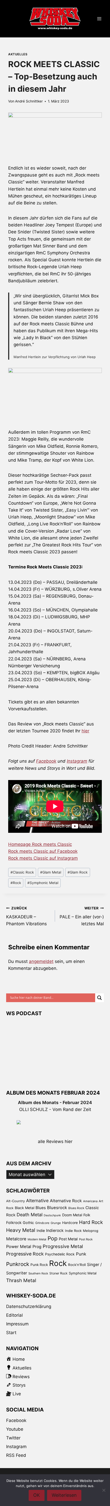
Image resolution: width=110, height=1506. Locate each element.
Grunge (56, 1223)
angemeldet (41, 961)
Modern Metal (37, 1239)
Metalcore (16, 1238)
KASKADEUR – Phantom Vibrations (26, 916)
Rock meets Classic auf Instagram (43, 858)
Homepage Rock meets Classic (40, 844)
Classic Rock (22, 872)
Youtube (14, 1429)
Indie (41, 1230)
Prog (36, 1246)
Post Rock (86, 1239)
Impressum (17, 1323)
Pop (53, 1238)
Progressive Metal (63, 1246)
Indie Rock (73, 1231)
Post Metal (68, 1239)
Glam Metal (50, 872)
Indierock (55, 1230)
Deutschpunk (52, 1215)
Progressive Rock (25, 1253)
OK (36, 1495)
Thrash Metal (21, 1280)
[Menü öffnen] (99, 19)
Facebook (46, 761)
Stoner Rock (58, 1273)
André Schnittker (29, 101)
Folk (86, 1215)
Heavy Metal (20, 1230)
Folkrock (13, 1222)
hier (85, 730)
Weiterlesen (64, 1495)
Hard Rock (91, 1222)
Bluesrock (57, 1207)
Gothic (28, 1222)
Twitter (13, 1437)
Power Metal (18, 1246)
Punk (81, 1253)
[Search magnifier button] (99, 997)
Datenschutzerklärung (28, 1306)
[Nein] (103, 1490)
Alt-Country (15, 1201)
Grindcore (42, 1223)
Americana (90, 1201)
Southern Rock (38, 1273)
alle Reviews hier (55, 1141)
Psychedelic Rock (60, 1254)
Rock (15, 883)
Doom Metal (72, 1215)
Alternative (37, 1200)
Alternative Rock (66, 1200)
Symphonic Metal (42, 883)
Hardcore (70, 1222)
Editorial (14, 1315)
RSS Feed (16, 1455)
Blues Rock (76, 1208)
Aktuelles (17, 54)
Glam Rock (77, 872)
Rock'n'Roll (77, 1265)
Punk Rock (39, 1265)
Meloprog (90, 1231)
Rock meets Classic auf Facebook (43, 851)
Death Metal (29, 1214)
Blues (41, 1207)
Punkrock (17, 1264)
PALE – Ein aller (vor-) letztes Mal (82, 916)
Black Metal (24, 1208)
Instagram (77, 761)
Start (11, 1332)
